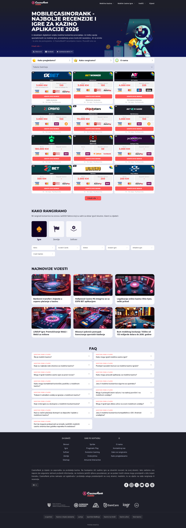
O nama (119, 444)
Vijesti (151, 3)
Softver (66, 452)
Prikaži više (91, 198)
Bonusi (66, 444)
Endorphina (92, 456)
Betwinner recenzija (93, 100)
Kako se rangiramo (119, 452)
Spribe (92, 444)
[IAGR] (126, 505)
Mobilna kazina (106, 3)
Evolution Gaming (92, 452)
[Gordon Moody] (81, 505)
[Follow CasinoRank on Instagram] (131, 485)
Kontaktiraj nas (119, 448)
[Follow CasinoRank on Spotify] (147, 485)
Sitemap (66, 460)
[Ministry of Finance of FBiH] (58, 505)
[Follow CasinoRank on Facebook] (126, 485)
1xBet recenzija (51, 100)
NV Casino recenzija (134, 100)
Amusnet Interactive (92, 460)
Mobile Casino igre (125, 3)
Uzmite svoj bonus (51, 96)
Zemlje (66, 456)
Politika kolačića (93, 525)
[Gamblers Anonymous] (95, 505)
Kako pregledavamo (119, 456)
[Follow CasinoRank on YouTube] (142, 485)
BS (34, 485)
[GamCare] (111, 505)
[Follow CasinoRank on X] (137, 485)
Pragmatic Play (92, 448)
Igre (66, 448)
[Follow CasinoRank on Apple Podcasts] (152, 485)
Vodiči (141, 3)
